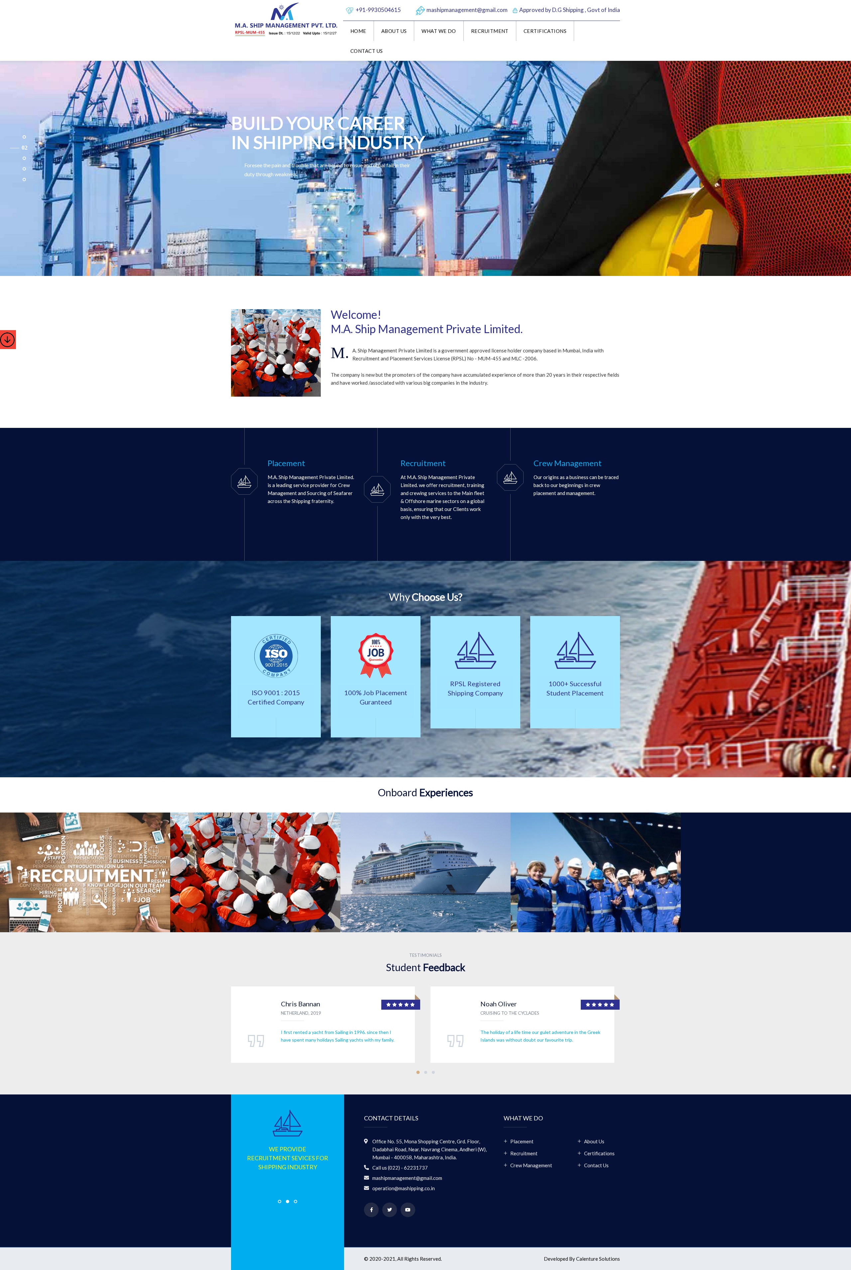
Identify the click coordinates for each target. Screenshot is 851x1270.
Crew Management (531, 1165)
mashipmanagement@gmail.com (467, 9)
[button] (19, 137)
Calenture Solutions (598, 1259)
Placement (522, 1141)
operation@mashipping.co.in (403, 1188)
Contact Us (366, 51)
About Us (594, 1141)
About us (394, 31)
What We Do (439, 31)
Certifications (545, 31)
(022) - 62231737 (408, 1168)
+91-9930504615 (378, 9)
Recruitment (490, 31)
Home (358, 31)
